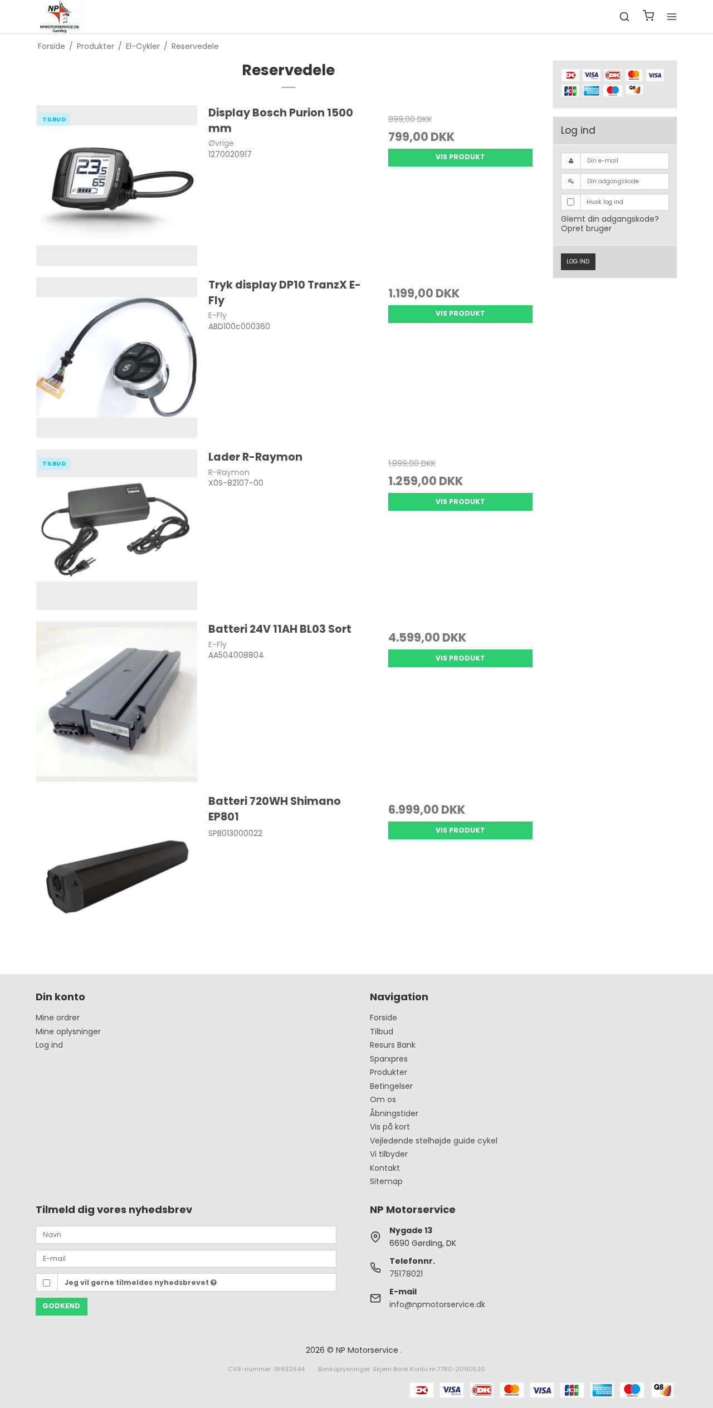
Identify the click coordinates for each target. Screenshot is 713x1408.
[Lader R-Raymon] (116, 529)
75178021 (406, 1273)
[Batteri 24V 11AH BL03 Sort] (116, 702)
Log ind (578, 261)
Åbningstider (394, 1113)
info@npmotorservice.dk (437, 1304)
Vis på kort (390, 1126)
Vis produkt (460, 157)
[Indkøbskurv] (648, 17)
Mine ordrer (58, 1017)
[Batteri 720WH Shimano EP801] (116, 874)
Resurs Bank (393, 1044)
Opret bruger (586, 228)
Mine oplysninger (68, 1031)
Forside (383, 1017)
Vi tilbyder (389, 1154)
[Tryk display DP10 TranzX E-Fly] (116, 357)
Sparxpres (389, 1058)
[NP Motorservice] (59, 16)
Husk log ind (605, 202)
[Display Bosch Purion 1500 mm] (116, 185)
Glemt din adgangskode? (610, 218)
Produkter (388, 1072)
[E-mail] (186, 1258)
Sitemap (386, 1181)
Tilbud (381, 1031)
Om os (383, 1099)
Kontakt (385, 1168)
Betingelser (391, 1086)
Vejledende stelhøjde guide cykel (433, 1140)
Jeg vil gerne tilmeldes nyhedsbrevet (138, 1282)
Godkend (61, 1306)
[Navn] (186, 1234)
